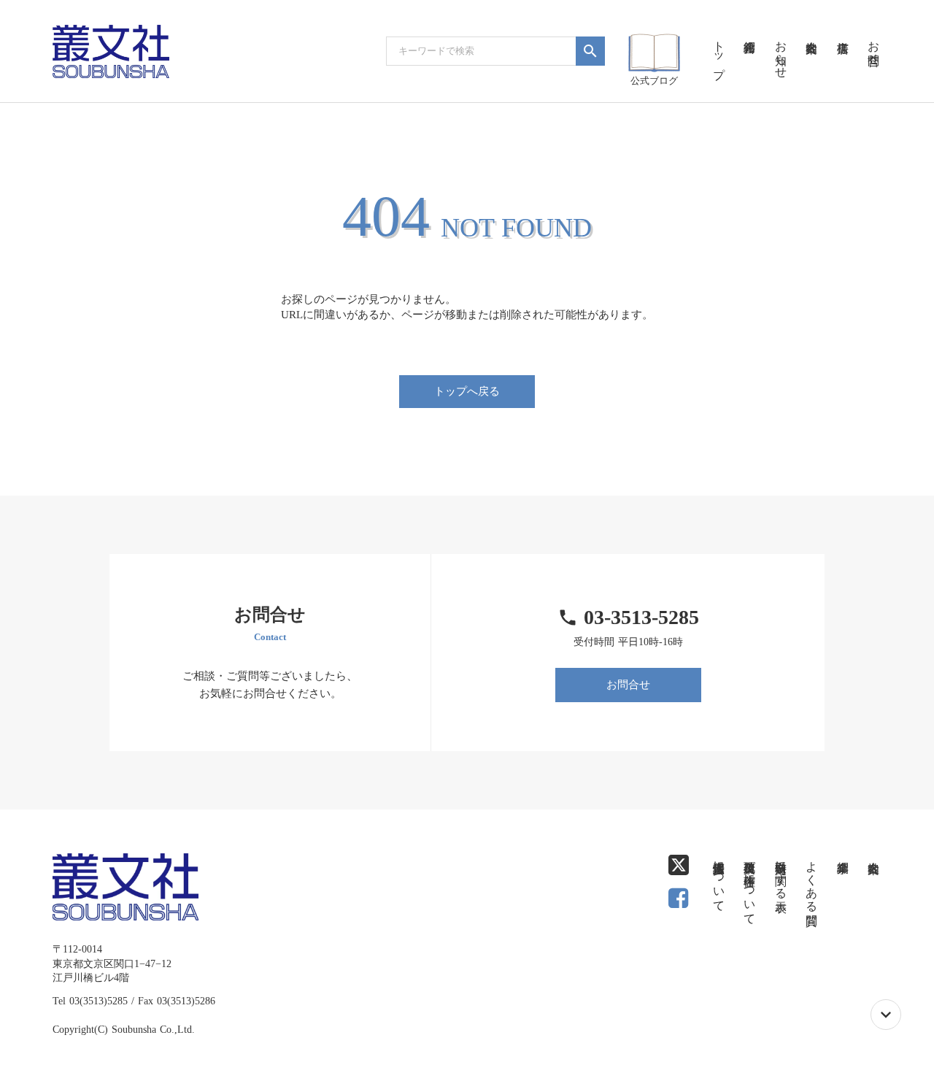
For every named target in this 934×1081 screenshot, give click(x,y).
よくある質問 (812, 879)
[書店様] (842, 29)
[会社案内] (811, 29)
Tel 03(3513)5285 (90, 1001)
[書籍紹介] (749, 29)
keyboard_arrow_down (886, 1014)
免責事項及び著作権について (750, 886)
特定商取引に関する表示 (781, 873)
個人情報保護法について (719, 879)
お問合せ (628, 684)
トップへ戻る (467, 391)
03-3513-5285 (641, 617)
